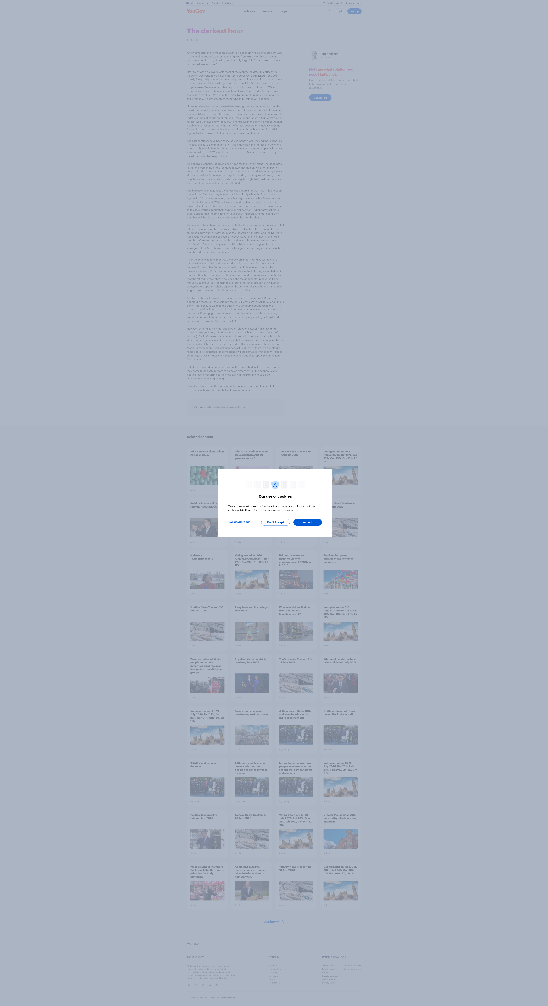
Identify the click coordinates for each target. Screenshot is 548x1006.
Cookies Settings (239, 522)
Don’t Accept (275, 522)
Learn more (289, 509)
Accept (307, 522)
